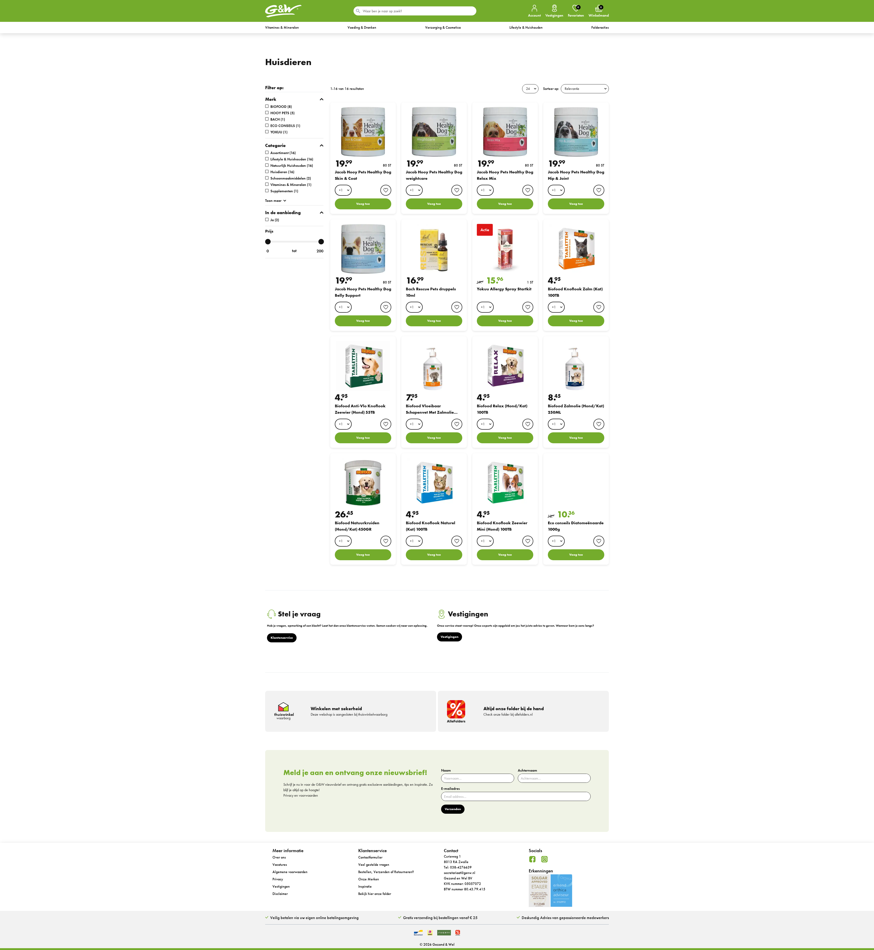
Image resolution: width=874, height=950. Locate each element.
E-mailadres (450, 788)
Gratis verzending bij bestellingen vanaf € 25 (440, 917)
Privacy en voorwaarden (300, 795)
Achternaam (527, 770)
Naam (446, 770)
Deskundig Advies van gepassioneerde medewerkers (565, 917)
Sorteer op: (551, 88)
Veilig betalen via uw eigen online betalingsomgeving (314, 917)
